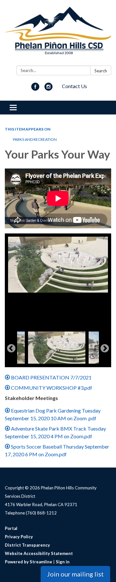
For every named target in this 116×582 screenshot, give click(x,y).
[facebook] (35, 89)
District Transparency (27, 545)
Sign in (63, 561)
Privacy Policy (19, 536)
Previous (11, 348)
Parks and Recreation (35, 139)
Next (105, 348)
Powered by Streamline (28, 561)
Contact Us (74, 86)
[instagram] (48, 89)
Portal (11, 528)
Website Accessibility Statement (39, 553)
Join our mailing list (75, 574)
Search (100, 70)
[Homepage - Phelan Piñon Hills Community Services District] (58, 34)
